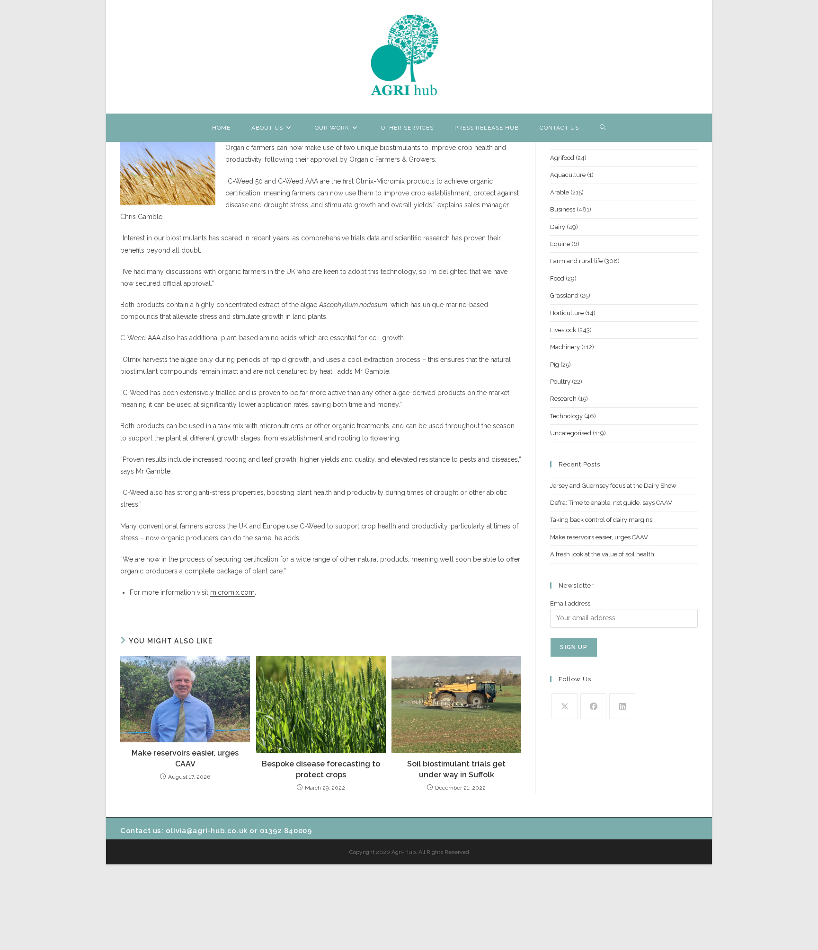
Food (557, 278)
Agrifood (562, 157)
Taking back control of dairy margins (601, 519)
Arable (559, 192)
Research (563, 398)
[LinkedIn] (622, 706)
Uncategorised (570, 433)
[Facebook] (593, 706)
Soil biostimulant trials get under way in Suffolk (456, 769)
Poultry (560, 381)
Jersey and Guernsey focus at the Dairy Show (613, 485)
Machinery (565, 347)
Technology (566, 416)
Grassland (564, 295)
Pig (554, 364)
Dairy (557, 226)
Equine (560, 243)
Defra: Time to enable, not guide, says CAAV (611, 502)
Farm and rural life (576, 260)
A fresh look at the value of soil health (602, 554)
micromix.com (232, 592)
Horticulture (567, 313)
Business (562, 209)
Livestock (563, 330)
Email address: (571, 603)
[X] (564, 706)
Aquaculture (568, 174)
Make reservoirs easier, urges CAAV (185, 758)
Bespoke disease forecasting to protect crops (321, 769)
